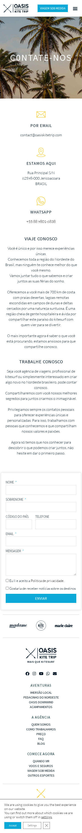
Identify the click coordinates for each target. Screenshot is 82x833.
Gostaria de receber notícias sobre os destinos (42, 588)
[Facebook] (27, 674)
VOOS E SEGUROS (41, 766)
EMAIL (10, 534)
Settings (32, 825)
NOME (10, 482)
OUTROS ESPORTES (41, 775)
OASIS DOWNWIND (41, 702)
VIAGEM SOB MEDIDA (41, 771)
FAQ (41, 739)
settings (46, 817)
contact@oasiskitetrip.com (41, 135)
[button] (75, 8)
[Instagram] (34, 674)
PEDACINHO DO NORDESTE (41, 697)
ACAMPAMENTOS (41, 707)
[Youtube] (41, 674)
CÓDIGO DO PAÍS (17, 516)
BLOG (41, 744)
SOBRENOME (15, 499)
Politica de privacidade (47, 581)
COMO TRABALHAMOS (41, 729)
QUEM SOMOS (41, 724)
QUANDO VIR (41, 761)
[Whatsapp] (48, 674)
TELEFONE (42, 516)
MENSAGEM (14, 551)
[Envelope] (55, 674)
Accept (13, 825)
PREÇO (41, 734)
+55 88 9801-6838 (41, 221)
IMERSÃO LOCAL (41, 693)
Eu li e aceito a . (36, 581)
